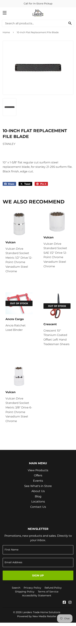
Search (16, 587)
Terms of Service (48, 591)
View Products (38, 470)
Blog (38, 496)
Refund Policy (53, 587)
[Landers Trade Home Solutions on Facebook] (64, 602)
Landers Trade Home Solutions (41, 612)
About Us (38, 491)
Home (6, 32)
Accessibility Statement (36, 595)
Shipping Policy (24, 591)
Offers (38, 475)
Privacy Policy (32, 587)
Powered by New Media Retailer (36, 616)
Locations (38, 501)
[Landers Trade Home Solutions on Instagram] (70, 602)
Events (38, 480)
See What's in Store (38, 486)
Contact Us (38, 506)
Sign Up (38, 575)
